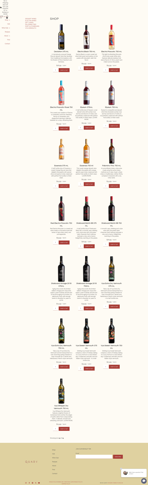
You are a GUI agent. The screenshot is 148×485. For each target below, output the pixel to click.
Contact (7, 43)
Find (8, 40)
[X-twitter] (35, 483)
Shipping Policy (66, 483)
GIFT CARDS (29, 22)
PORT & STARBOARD (32, 26)
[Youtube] (39, 483)
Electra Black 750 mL (86, 52)
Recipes (7, 32)
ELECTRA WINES (30, 20)
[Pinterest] (32, 483)
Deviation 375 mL (61, 52)
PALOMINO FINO (30, 24)
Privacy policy (53, 482)
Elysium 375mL (86, 107)
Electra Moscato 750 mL (111, 52)
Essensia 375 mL (61, 166)
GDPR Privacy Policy (76, 482)
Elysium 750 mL (111, 107)
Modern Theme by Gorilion (115, 482)
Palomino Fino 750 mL (111, 166)
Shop (6, 20)
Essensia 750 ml (86, 166)
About (6, 36)
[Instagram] (26, 483)
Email (77, 453)
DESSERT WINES (30, 19)
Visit (8, 24)
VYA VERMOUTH (30, 28)
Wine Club (5, 28)
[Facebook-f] (29, 483)
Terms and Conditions (64, 482)
